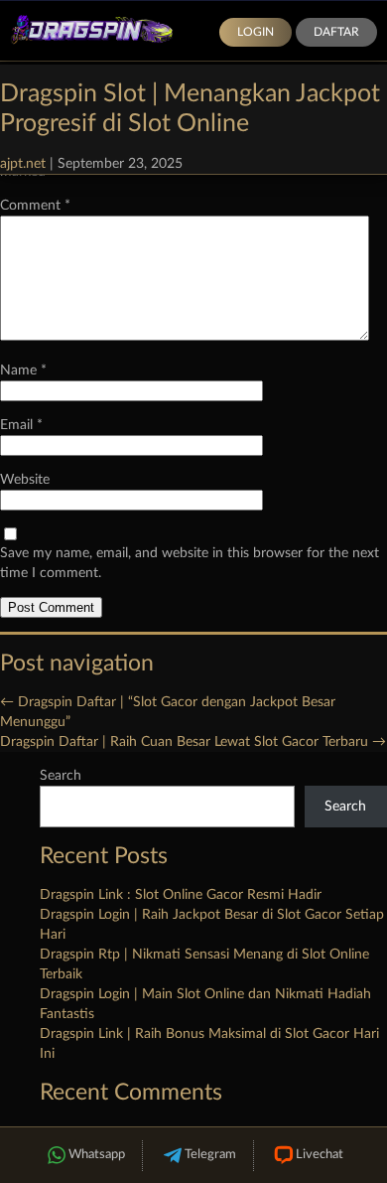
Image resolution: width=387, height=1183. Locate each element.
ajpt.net (23, 164)
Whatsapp (96, 1154)
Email (21, 425)
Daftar (336, 32)
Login (255, 32)
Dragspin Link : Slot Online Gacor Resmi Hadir (181, 895)
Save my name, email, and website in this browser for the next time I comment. (189, 563)
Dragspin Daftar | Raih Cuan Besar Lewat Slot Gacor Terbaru (193, 742)
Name (23, 370)
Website (25, 480)
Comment (35, 206)
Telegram (210, 1154)
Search (60, 776)
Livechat (319, 1154)
